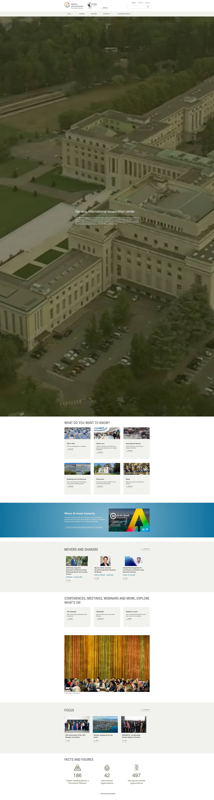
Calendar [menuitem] (81, 14)
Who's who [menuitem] (94, 14)
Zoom (146, 689)
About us (105, 7)
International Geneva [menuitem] (123, 14)
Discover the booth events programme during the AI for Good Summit (84, 527)
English (134, 3)
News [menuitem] (69, 14)
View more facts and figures (108, 793)
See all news (147, 549)
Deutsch (147, 3)
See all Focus (146, 709)
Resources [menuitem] (106, 14)
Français (140, 3)
